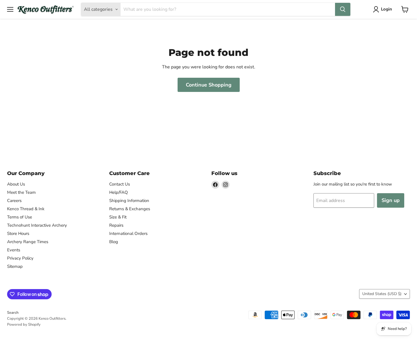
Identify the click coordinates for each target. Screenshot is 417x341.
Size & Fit (118, 217)
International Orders (128, 233)
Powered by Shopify (24, 324)
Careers (14, 200)
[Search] (342, 9)
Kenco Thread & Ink (26, 209)
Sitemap (15, 266)
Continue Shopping (208, 84)
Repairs (116, 225)
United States (381, 293)
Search (12, 312)
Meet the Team (21, 192)
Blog (113, 242)
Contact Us (119, 184)
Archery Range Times (27, 242)
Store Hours (18, 233)
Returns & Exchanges (129, 209)
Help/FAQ (118, 192)
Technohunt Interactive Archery (37, 225)
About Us (16, 184)
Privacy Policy (20, 258)
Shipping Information (129, 200)
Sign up (391, 200)
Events (13, 250)
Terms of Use (19, 217)
